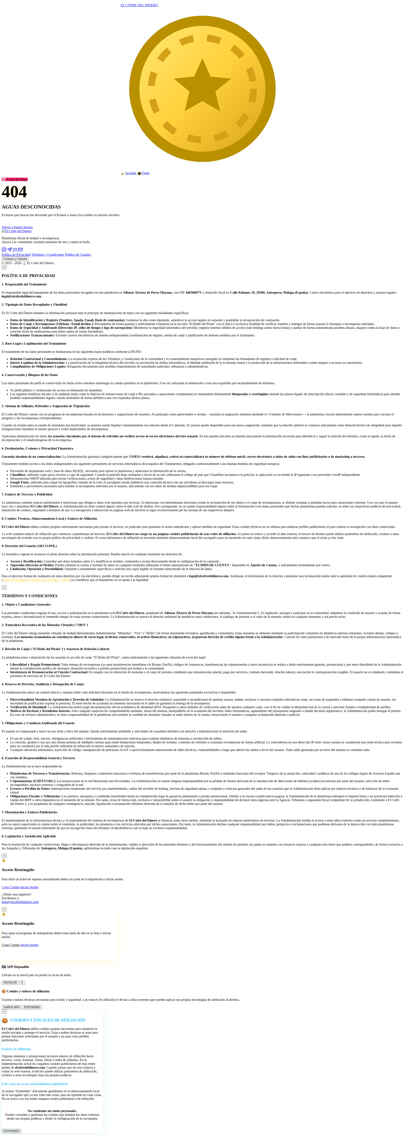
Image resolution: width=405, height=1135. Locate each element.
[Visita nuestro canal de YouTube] (15, 251)
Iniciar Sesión (29, 887)
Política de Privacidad (16, 254)
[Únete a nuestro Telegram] (10, 251)
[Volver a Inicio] (16, 231)
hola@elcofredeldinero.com (20, 902)
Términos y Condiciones (47, 254)
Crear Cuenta (10, 887)
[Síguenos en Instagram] (4, 251)
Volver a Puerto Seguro (17, 227)
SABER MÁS (11, 1007)
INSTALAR (10, 982)
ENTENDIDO (32, 1007)
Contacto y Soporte (15, 258)
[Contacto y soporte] (20, 251)
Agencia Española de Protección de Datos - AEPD (36, 580)
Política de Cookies (78, 254)
